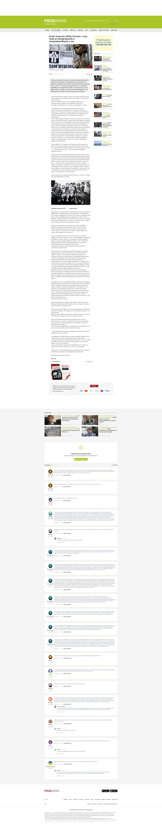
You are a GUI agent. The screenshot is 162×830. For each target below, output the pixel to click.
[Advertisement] (81, 8)
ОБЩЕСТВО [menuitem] (72, 30)
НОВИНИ (65, 799)
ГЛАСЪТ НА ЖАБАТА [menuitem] (56, 30)
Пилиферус (50, 503)
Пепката (50, 724)
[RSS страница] (116, 24)
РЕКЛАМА (100, 804)
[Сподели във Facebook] (89, 74)
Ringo (50, 745)
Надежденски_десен (50, 766)
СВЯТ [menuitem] (86, 30)
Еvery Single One (50, 555)
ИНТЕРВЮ (75, 799)
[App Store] (113, 791)
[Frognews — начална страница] (52, 791)
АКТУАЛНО (81, 799)
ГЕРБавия (50, 702)
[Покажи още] (81, 826)
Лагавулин (50, 534)
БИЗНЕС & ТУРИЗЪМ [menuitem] (104, 30)
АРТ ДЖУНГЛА (97, 799)
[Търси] (116, 21)
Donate (94, 386)
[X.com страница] (114, 24)
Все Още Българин (61, 706)
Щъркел (50, 660)
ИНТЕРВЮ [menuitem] (65, 30)
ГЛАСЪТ (50, 74)
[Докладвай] (60, 475)
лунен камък (50, 474)
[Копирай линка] (87, 74)
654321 (50, 674)
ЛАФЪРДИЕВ (50, 517)
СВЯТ (92, 799)
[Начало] (110, 24)
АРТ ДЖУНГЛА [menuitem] (93, 30)
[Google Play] (105, 791)
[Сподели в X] (91, 74)
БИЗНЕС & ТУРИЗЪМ (106, 799)
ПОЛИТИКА (87, 799)
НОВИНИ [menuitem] (47, 30)
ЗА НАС (89, 804)
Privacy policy (89, 809)
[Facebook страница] (112, 24)
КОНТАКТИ (94, 804)
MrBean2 (58, 728)
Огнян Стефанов (56, 361)
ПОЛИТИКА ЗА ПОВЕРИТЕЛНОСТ (110, 804)
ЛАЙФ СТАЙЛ (114, 799)
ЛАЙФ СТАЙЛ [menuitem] (114, 30)
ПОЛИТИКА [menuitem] (80, 30)
